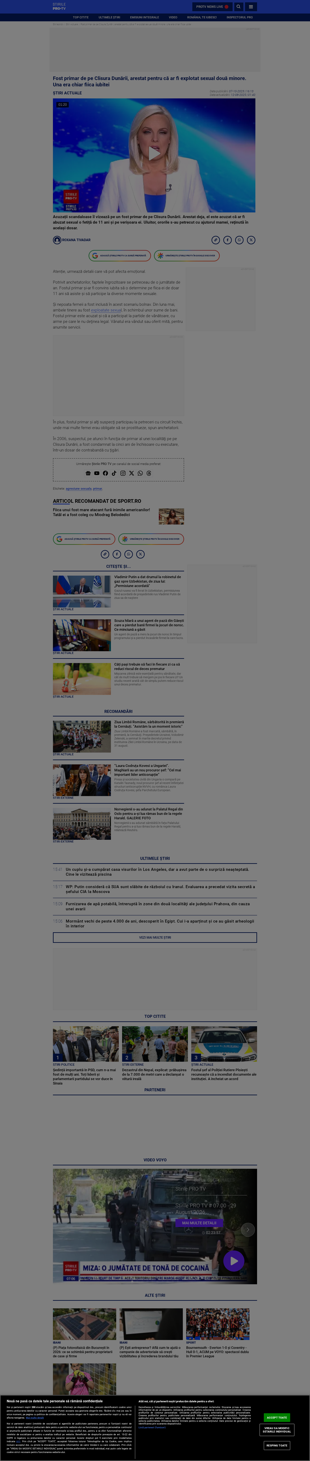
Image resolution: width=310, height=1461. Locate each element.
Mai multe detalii (35, 1417)
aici (18, 1441)
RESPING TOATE (277, 1445)
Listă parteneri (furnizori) (152, 1427)
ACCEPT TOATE (277, 1417)
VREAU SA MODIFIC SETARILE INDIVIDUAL (277, 1430)
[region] (155, 1428)
